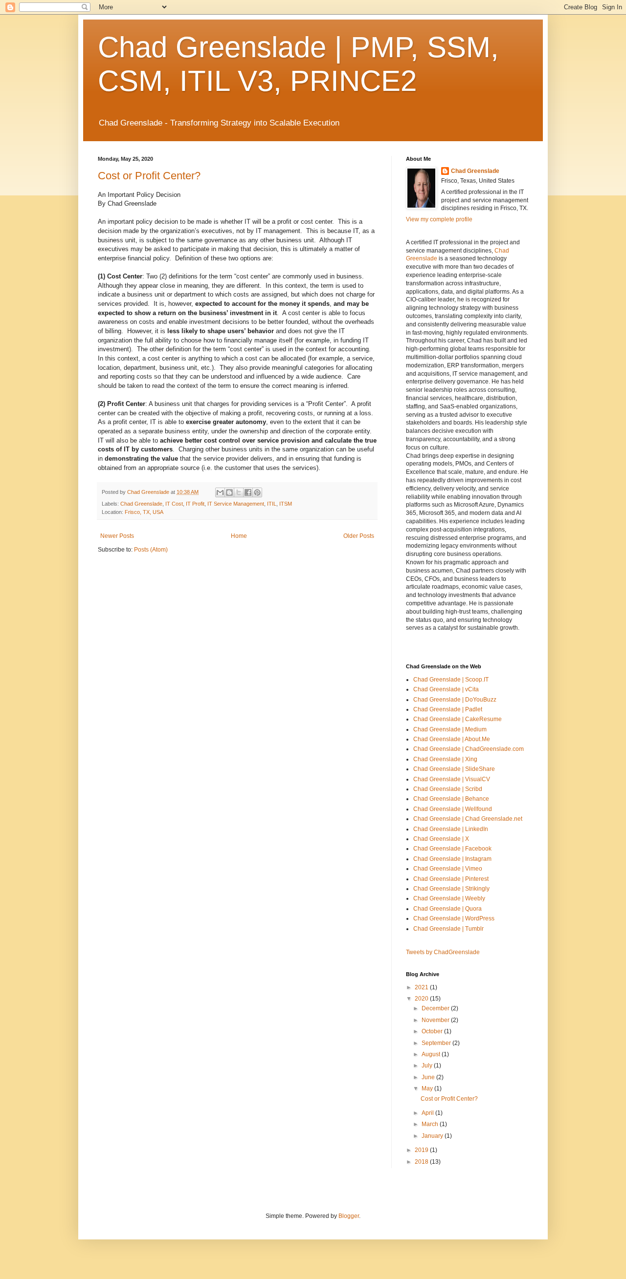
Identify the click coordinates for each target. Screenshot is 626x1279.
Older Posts (358, 536)
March (431, 1124)
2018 (422, 1161)
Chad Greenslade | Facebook (452, 848)
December (436, 1008)
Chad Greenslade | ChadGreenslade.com (468, 749)
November (436, 1020)
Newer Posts (117, 536)
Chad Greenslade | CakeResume (457, 719)
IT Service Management (235, 504)
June (429, 1077)
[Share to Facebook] (248, 492)
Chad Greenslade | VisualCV (451, 779)
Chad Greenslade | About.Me (451, 739)
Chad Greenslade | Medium (450, 729)
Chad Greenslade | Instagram (452, 858)
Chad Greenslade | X (441, 838)
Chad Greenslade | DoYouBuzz (454, 699)
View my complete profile (439, 219)
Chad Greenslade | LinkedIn (450, 829)
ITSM (285, 504)
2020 (422, 998)
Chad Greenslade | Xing (445, 759)
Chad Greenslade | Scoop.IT (451, 679)
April (428, 1112)
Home (239, 536)
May (428, 1088)
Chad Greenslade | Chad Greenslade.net (467, 818)
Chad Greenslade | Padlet (447, 709)
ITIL (271, 504)
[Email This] (220, 492)
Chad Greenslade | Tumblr (448, 928)
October (433, 1031)
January (433, 1135)
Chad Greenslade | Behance (451, 798)
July (428, 1065)
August (432, 1054)
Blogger (348, 1216)
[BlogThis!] (229, 492)
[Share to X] (239, 492)
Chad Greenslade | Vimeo (447, 868)
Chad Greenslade (141, 504)
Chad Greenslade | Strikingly (451, 888)
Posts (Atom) (151, 549)
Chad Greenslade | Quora (447, 908)
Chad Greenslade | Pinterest (451, 878)
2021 (422, 987)
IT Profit (195, 504)
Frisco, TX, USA (144, 512)
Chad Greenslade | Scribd (447, 789)
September (437, 1043)
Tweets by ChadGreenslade (443, 952)
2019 (422, 1150)
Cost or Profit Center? (149, 176)
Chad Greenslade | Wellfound (452, 809)
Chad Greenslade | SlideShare (454, 769)
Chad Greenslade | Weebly (449, 898)
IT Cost (174, 504)
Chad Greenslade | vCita (446, 689)
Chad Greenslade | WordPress (453, 918)
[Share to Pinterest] (257, 492)
